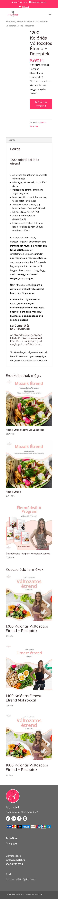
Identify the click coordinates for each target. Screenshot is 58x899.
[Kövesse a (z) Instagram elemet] (25, 818)
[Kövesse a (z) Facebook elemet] (19, 818)
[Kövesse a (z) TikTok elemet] (8, 818)
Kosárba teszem (41, 104)
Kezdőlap (10, 21)
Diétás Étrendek (24, 21)
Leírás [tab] (12, 140)
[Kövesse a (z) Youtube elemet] (13, 818)
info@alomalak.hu (15, 859)
